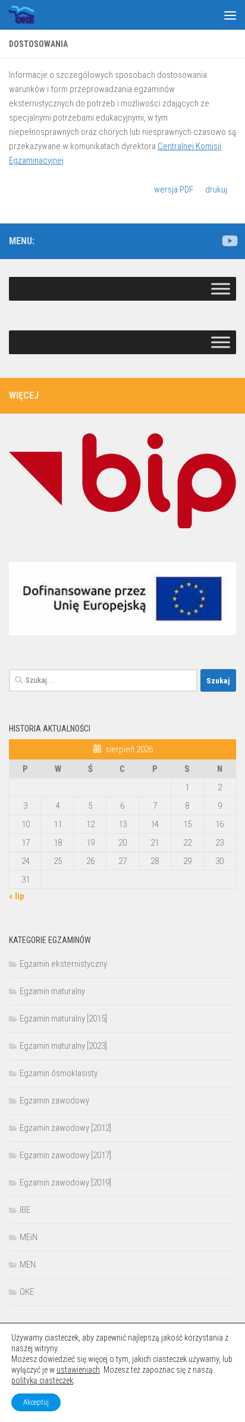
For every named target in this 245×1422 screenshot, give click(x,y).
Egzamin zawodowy (54, 1100)
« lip (16, 896)
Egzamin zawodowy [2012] (65, 1128)
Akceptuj (36, 1402)
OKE (27, 1292)
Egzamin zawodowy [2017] (65, 1155)
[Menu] (230, 15)
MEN (28, 1264)
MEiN (28, 1237)
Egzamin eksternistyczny (63, 963)
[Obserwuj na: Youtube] (229, 241)
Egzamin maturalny (52, 991)
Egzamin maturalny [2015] (63, 1018)
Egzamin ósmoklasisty (59, 1073)
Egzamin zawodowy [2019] (65, 1182)
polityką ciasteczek (42, 1380)
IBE (25, 1210)
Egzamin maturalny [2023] (63, 1046)
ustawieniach (78, 1369)
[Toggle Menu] (220, 288)
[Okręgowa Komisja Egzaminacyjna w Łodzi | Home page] (25, 15)
